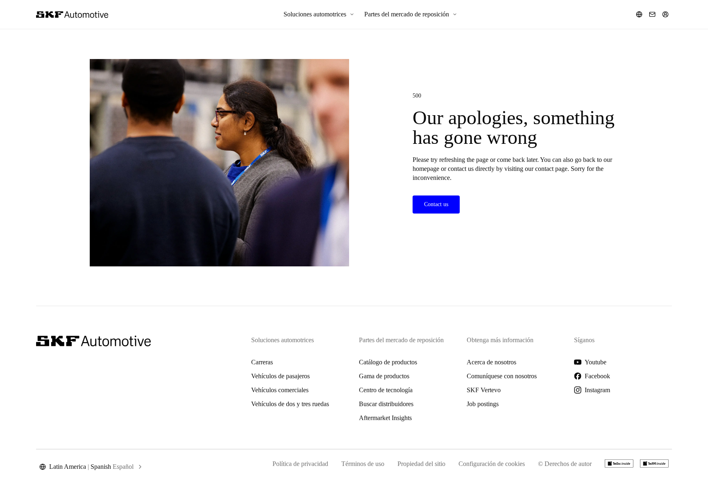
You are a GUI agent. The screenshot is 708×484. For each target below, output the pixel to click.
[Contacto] (652, 14)
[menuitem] (319, 14)
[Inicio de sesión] (665, 14)
